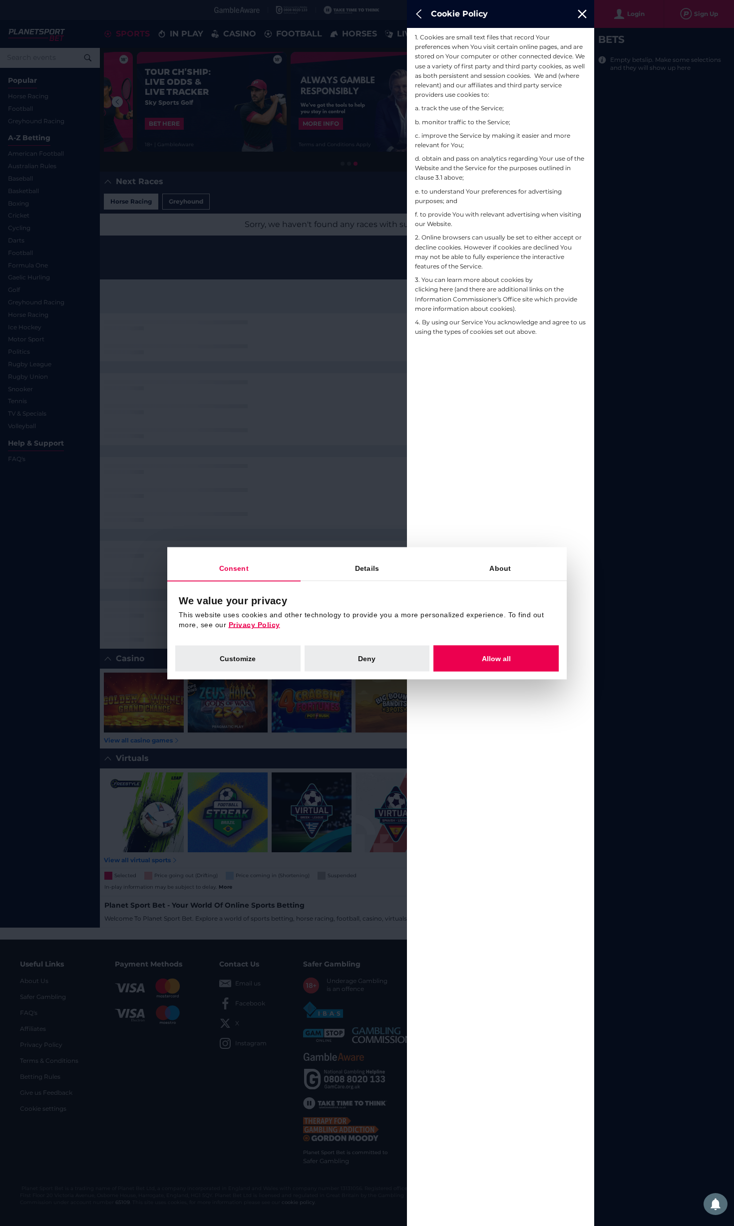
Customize (238, 658)
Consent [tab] (234, 568)
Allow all (496, 658)
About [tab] (500, 568)
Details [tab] (367, 568)
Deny (366, 658)
